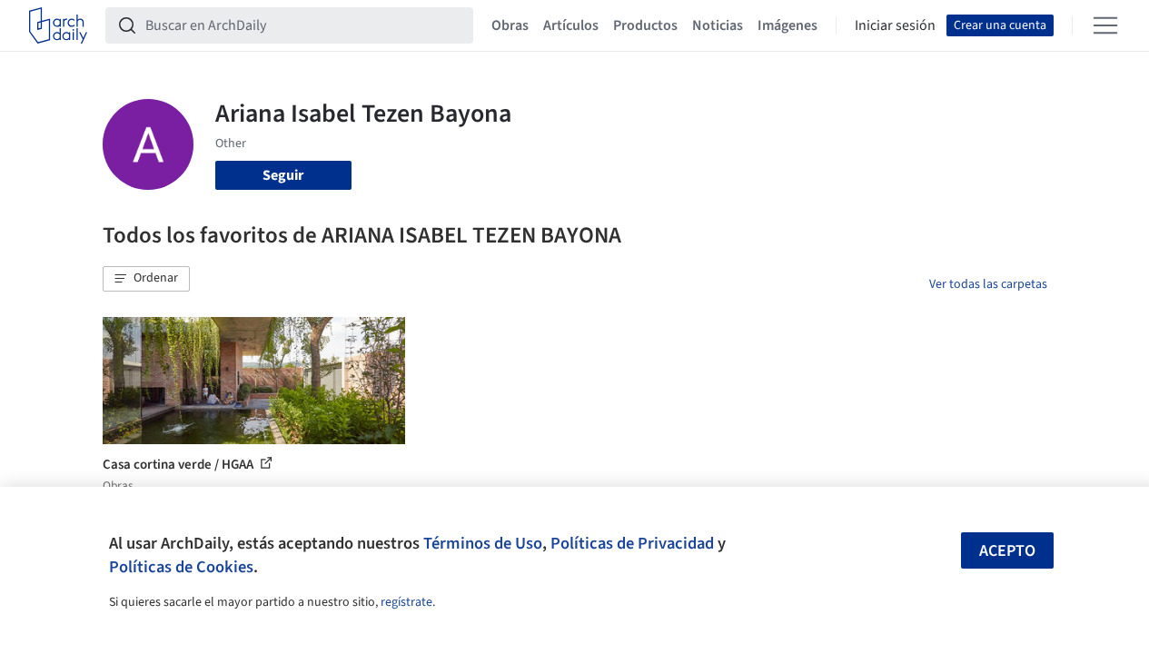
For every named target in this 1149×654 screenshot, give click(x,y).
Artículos (571, 25)
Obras (510, 25)
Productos (645, 25)
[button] (146, 279)
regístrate (406, 602)
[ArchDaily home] (58, 25)
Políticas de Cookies (181, 567)
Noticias (717, 25)
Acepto (1007, 551)
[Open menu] (1105, 25)
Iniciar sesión (895, 25)
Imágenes (787, 25)
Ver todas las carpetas (988, 284)
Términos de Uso (482, 543)
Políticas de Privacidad (632, 543)
